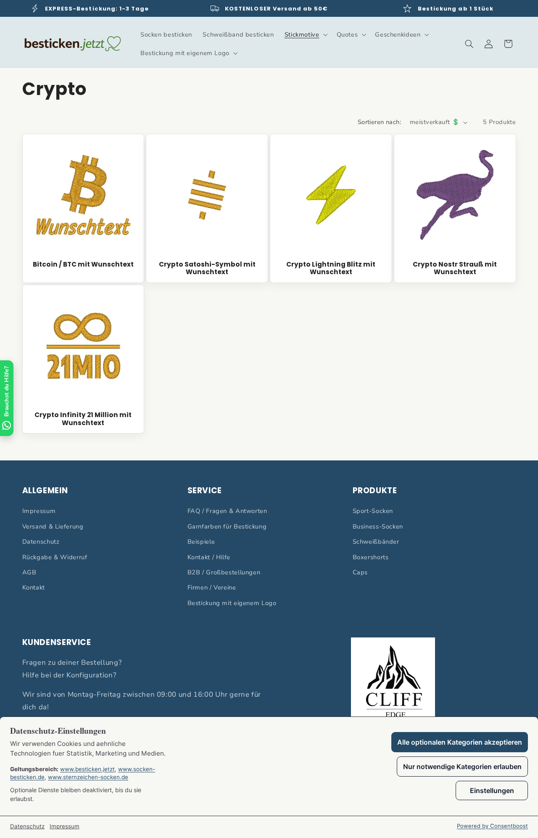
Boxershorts (371, 557)
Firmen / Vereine (211, 587)
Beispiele (201, 541)
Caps (360, 572)
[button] (305, 34)
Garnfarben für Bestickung (227, 526)
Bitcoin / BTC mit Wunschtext (83, 264)
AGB (29, 572)
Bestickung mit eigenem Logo (232, 603)
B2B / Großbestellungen (224, 572)
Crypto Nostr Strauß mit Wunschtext (455, 268)
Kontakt (33, 587)
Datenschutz (41, 541)
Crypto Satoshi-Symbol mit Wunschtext (207, 268)
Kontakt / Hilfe (208, 557)
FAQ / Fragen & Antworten (227, 511)
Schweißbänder (376, 541)
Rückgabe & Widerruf (54, 557)
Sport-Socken (373, 511)
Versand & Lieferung (53, 526)
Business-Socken (378, 526)
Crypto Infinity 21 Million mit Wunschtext (83, 419)
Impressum (39, 511)
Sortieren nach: (379, 122)
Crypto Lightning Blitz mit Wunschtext (330, 268)
